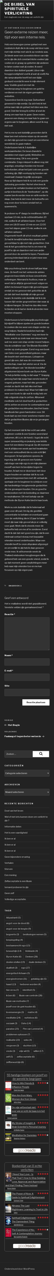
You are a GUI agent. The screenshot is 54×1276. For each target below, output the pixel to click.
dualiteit (11, 967)
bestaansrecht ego (18, 945)
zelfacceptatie (26, 1056)
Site (6, 685)
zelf (9, 1056)
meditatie (13, 1017)
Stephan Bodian (19, 1138)
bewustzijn (13, 951)
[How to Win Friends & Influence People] (8, 1089)
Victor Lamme (12, 1118)
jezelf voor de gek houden (21, 1006)
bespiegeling (14, 940)
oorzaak (11, 1023)
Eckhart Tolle (18, 1200)
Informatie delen (12, 826)
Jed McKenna (18, 1225)
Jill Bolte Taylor (19, 1130)
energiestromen (16, 979)
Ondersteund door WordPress (19, 1269)
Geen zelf (9, 893)
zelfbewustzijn (15, 1062)
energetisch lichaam (18, 973)
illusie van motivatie (17, 1001)
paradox (12, 1029)
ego (25, 967)
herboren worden (30, 984)
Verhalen (9, 863)
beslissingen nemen (34, 934)
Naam (8, 655)
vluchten (29, 1045)
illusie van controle (30, 995)
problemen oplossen (18, 1034)
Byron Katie (13, 956)
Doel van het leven (13, 810)
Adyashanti (13, 917)
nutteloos (31, 1017)
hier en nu (12, 990)
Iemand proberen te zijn (16, 887)
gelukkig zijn (38, 979)
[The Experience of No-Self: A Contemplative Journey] (8, 1236)
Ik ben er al (9, 838)
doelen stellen (15, 962)
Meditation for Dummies (24, 1135)
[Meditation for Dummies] (8, 1140)
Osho (26, 1023)
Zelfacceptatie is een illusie (18, 881)
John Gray (17, 1102)
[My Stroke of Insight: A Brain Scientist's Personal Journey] (8, 1129)
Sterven (8, 869)
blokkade (31, 951)
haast (11, 984)
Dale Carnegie (19, 1090)
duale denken (37, 962)
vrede (10, 1051)
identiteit (29, 990)
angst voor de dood (17, 923)
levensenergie (15, 1012)
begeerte (12, 934)
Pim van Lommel (33, 1029)
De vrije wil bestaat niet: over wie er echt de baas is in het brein (28, 1111)
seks (28, 1040)
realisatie (13, 1040)
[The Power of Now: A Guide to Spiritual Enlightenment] (8, 1200)
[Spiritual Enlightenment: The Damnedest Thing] (8, 1224)
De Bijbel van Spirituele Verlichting (19, 8)
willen (38, 1051)
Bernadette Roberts (20, 1237)
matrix (32, 1012)
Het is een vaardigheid (15, 832)
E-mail (8, 670)
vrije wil (24, 1051)
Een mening (10, 875)
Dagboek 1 (15, 586)
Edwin (37, 28)
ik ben (10, 995)
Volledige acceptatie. (15, 899)
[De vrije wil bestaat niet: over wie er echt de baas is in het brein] (8, 1113)
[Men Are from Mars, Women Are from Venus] (8, 1101)
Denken (31, 956)
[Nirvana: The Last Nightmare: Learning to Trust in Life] (8, 1212)
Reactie (9, 614)
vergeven (12, 1045)
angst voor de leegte (18, 928)
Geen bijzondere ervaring (17, 857)
